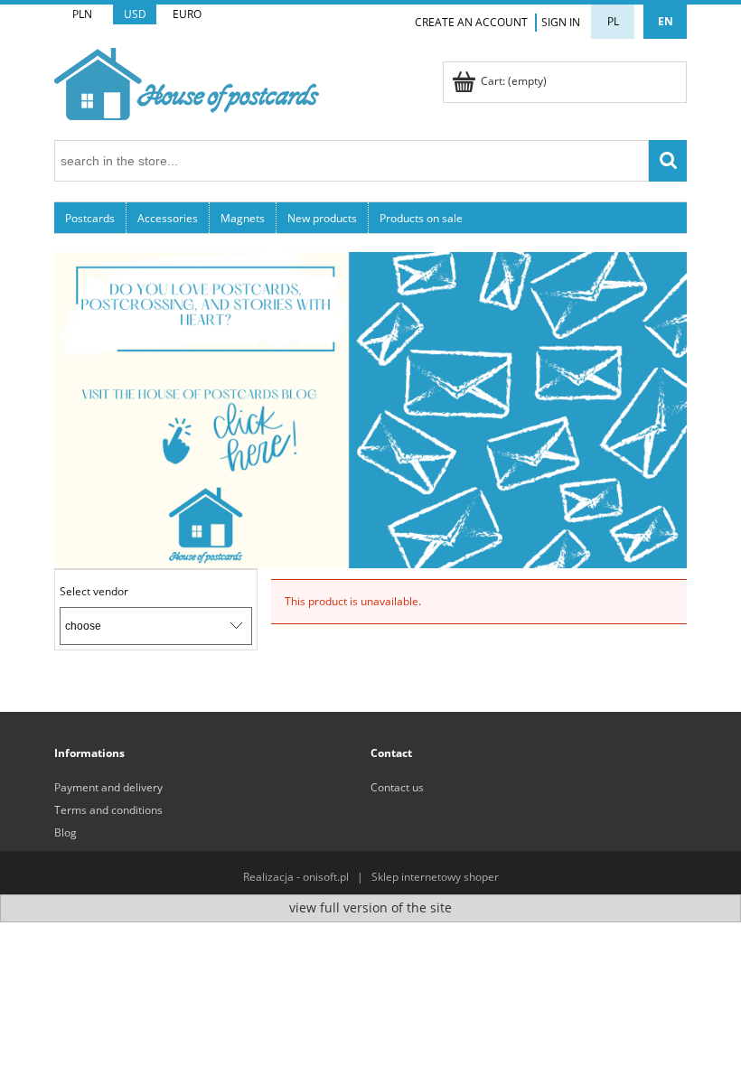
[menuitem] (90, 217)
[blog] (370, 408)
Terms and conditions (108, 810)
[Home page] (186, 81)
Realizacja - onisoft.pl (296, 876)
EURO (187, 14)
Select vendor (94, 591)
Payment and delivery (108, 787)
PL (613, 21)
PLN (82, 14)
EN (665, 21)
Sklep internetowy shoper (435, 876)
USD (135, 14)
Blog (65, 832)
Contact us (397, 787)
